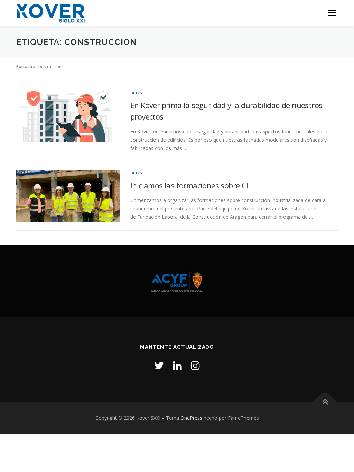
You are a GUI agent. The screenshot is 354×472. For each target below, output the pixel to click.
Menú (332, 13)
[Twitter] (159, 365)
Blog (136, 92)
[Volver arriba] (325, 402)
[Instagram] (195, 365)
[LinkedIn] (177, 365)
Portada (24, 66)
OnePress (191, 418)
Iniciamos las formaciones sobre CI (189, 185)
